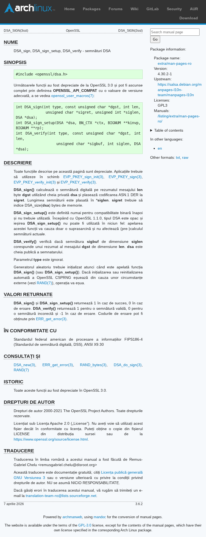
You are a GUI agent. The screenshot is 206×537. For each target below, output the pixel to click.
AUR (194, 9)
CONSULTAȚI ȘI (22, 356)
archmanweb (72, 517)
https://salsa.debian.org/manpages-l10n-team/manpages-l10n (180, 89)
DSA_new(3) (24, 365)
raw (185, 157)
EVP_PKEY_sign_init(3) (83, 177)
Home (69, 9)
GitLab (152, 9)
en (160, 148)
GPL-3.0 (84, 525)
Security (174, 9)
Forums (116, 9)
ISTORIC (13, 381)
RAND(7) (44, 283)
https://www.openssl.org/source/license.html (51, 439)
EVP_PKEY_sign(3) (125, 177)
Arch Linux (29, 8)
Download (188, 18)
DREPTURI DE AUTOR (29, 402)
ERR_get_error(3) (51, 319)
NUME (11, 42)
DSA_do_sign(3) (128, 365)
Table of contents (168, 130)
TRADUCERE (19, 450)
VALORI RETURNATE (28, 294)
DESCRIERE (18, 162)
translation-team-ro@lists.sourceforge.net (61, 495)
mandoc (100, 517)
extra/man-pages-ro (175, 63)
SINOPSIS (15, 62)
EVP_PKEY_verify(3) (78, 182)
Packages (92, 9)
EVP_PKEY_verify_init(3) (35, 182)
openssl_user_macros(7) (72, 95)
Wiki (134, 9)
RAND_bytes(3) (93, 365)
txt (178, 157)
